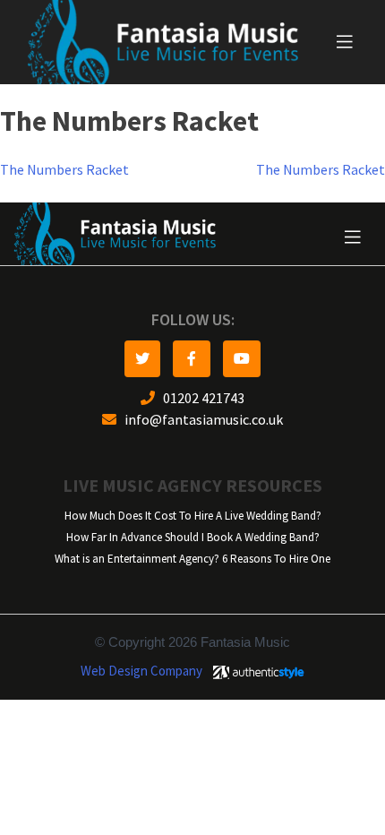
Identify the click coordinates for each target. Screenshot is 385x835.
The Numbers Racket (64, 169)
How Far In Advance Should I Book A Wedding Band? (193, 537)
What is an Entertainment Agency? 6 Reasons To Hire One (192, 558)
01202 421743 (199, 398)
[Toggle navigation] (344, 42)
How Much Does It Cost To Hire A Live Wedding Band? (192, 515)
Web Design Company (141, 671)
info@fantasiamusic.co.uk (199, 419)
